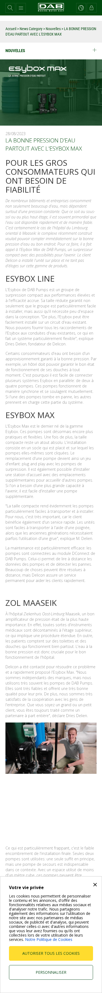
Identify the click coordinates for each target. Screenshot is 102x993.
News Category (31, 29)
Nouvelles (53, 29)
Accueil (10, 29)
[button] (10, 7)
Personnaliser (51, 972)
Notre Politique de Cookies (48, 939)
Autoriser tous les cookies (51, 953)
